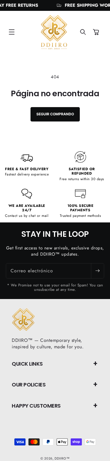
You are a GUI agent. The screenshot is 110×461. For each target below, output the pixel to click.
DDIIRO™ (62, 458)
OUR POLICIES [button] (28, 384)
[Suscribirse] (97, 270)
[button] (11, 32)
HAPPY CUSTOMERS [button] (36, 405)
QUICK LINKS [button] (27, 363)
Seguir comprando (55, 114)
